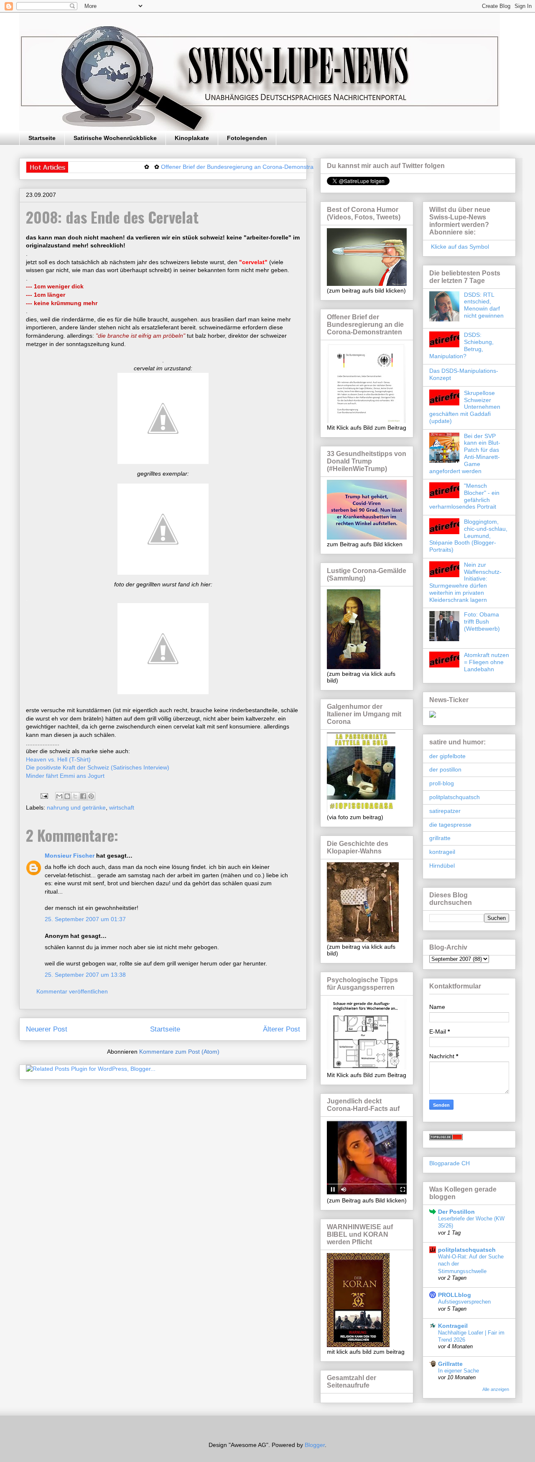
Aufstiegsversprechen (464, 1302)
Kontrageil (453, 1325)
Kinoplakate (192, 138)
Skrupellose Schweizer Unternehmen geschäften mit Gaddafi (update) (464, 407)
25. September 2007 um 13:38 (85, 974)
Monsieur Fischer (69, 855)
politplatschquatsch (454, 797)
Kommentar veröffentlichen (72, 991)
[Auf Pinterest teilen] (91, 796)
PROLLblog (454, 1294)
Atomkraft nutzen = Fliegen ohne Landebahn (486, 662)
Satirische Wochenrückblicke (115, 138)
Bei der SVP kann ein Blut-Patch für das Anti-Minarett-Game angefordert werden (464, 453)
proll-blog (441, 783)
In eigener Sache (458, 1371)
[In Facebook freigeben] (83, 796)
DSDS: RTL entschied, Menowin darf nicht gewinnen (484, 305)
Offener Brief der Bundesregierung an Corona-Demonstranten (216, 166)
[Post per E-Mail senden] (44, 795)
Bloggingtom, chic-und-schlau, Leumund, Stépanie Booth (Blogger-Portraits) (468, 535)
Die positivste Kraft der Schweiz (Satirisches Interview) (97, 767)
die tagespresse (450, 824)
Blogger (315, 1445)
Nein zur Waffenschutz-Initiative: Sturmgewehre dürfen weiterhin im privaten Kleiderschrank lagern (465, 582)
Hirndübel (442, 865)
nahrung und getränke (76, 807)
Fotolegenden (247, 138)
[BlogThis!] (67, 796)
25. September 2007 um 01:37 (85, 919)
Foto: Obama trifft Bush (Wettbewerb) (482, 621)
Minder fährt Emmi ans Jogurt (65, 775)
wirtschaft (121, 807)
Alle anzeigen (495, 1389)
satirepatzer (445, 810)
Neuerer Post (46, 1029)
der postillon (445, 769)
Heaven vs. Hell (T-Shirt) (58, 759)
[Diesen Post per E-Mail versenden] (59, 796)
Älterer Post (281, 1029)
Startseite (42, 138)
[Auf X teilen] (75, 796)
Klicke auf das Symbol (459, 246)
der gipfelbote (447, 756)
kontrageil (442, 851)
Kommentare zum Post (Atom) (179, 1051)
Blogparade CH (449, 1163)
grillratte (440, 838)
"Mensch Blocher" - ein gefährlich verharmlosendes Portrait (464, 496)
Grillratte (450, 1363)
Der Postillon (456, 1211)
